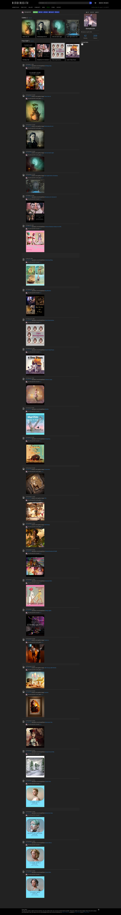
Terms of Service (65, 912)
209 (95, 35)
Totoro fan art (25, 36)
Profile (41, 12)
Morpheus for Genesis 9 (43, 59)
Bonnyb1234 (28, 65)
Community (37, 7)
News (43, 7)
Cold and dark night (57, 36)
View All (30, 17)
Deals (48, 7)
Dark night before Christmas (74, 36)
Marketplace (15, 7)
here (40, 67)
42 (85, 35)
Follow (36, 12)
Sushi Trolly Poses (71, 59)
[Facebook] (82, 44)
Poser (53, 7)
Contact (59, 7)
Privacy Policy (86, 912)
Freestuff (52, 12)
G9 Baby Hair (25, 59)
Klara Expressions (56, 59)
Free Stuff (24, 7)
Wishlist (57, 12)
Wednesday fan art (42, 36)
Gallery (31, 7)
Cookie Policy (77, 912)
